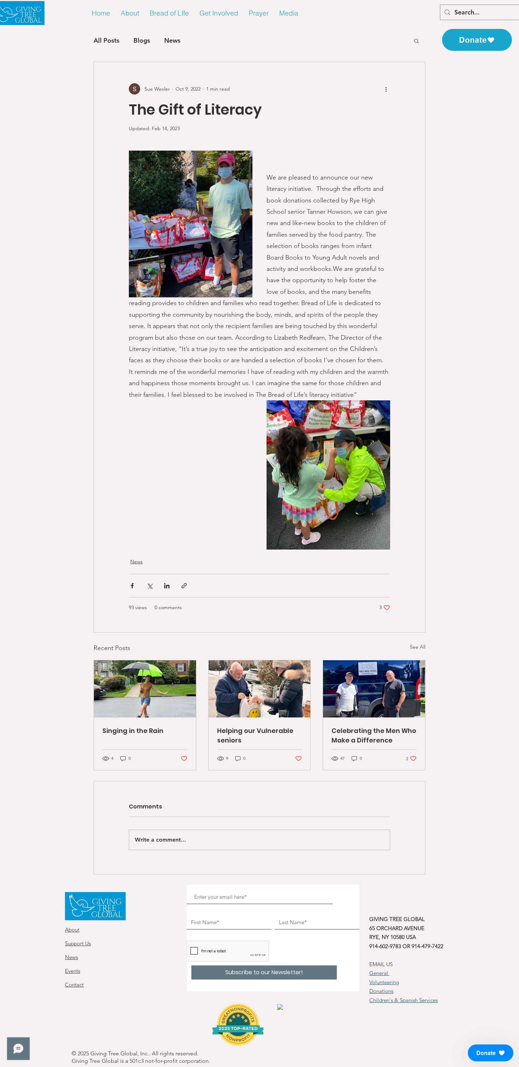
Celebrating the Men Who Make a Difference (374, 735)
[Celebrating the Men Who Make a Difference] (374, 688)
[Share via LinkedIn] (166, 585)
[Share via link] (184, 585)
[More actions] (386, 89)
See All (417, 647)
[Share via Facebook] (132, 585)
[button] (129, 13)
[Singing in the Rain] (145, 688)
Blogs (141, 40)
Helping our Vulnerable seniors (255, 735)
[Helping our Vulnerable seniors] (260, 688)
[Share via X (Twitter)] (149, 585)
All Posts (106, 40)
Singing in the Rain (132, 730)
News (172, 40)
